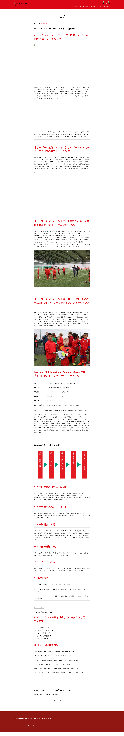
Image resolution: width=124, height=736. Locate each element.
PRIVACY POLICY (19, 718)
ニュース (99, 6)
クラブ (72, 6)
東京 (44, 23)
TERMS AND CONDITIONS (32, 718)
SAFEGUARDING (46, 718)
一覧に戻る (62, 700)
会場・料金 (92, 6)
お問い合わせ (106, 6)
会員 (87, 6)
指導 (76, 6)
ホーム (67, 6)
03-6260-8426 (43, 589)
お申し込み (81, 6)
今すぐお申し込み (39, 608)
